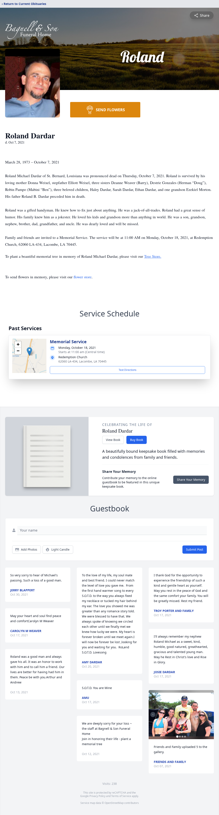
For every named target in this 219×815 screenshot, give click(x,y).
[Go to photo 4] (185, 736)
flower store (83, 276)
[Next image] (209, 714)
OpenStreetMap (114, 803)
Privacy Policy (97, 796)
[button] (29, 351)
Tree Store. (152, 256)
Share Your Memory (191, 480)
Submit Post (194, 549)
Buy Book (136, 440)
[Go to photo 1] (177, 737)
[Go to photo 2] (180, 736)
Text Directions (127, 370)
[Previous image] (152, 714)
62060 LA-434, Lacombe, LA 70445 (82, 361)
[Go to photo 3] (182, 736)
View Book (113, 440)
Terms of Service (121, 796)
